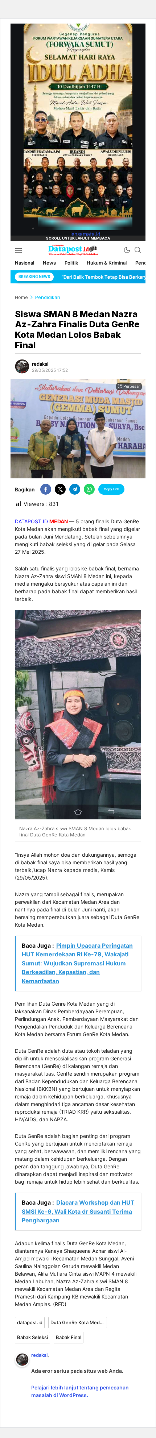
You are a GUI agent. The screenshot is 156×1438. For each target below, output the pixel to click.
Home (21, 297)
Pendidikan (47, 297)
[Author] (22, 366)
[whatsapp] (89, 489)
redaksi (40, 364)
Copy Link (111, 489)
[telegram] (74, 489)
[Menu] (18, 250)
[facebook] (45, 489)
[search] (137, 250)
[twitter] (60, 489)
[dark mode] (127, 250)
